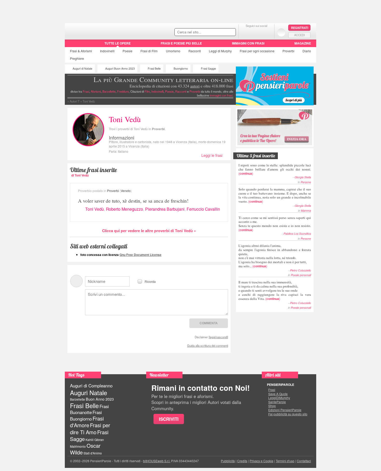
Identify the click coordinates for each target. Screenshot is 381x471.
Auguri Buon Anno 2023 (120, 68)
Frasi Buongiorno (86, 415)
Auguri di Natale (82, 68)
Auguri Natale (88, 392)
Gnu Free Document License (140, 254)
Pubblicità (228, 461)
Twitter (256, 32)
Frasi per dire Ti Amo (90, 428)
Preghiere (77, 58)
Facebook (246, 32)
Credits (242, 461)
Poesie (127, 51)
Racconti (194, 51)
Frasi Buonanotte (89, 409)
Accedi (299, 35)
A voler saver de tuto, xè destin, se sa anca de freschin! (133, 200)
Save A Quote (278, 394)
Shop (272, 406)
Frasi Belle (154, 68)
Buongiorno (181, 68)
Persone (306, 182)
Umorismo (173, 51)
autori (195, 86)
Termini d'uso (285, 461)
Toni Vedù (94, 209)
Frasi (81, 51)
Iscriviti (169, 419)
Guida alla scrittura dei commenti (207, 345)
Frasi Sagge (208, 68)
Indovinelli (107, 51)
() (274, 169)
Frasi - (100, 31)
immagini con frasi (221, 95)
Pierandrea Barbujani (165, 209)
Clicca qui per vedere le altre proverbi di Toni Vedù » (149, 230)
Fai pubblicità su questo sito (287, 414)
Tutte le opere (117, 43)
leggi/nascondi (218, 337)
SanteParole (277, 402)
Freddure (123, 91)
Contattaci (304, 461)
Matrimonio (78, 446)
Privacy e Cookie (261, 461)
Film (149, 51)
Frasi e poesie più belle (181, 43)
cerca (221, 32)
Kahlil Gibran (95, 439)
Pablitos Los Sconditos (297, 234)
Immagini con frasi (248, 43)
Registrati (299, 28)
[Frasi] (72, 45)
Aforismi (96, 91)
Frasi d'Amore (87, 422)
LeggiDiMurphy (279, 398)
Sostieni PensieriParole (275, 86)
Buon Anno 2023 (100, 399)
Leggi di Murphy (220, 51)
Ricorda (150, 281)
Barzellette (109, 91)
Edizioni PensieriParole (284, 410)
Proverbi (288, 51)
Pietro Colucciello (300, 270)
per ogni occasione (257, 51)
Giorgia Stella (303, 177)
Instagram (267, 32)
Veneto (126, 190)
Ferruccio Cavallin (203, 209)
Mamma (306, 210)
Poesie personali (301, 275)
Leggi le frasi (211, 155)
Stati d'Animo (92, 453)
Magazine (302, 43)
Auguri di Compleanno (91, 385)
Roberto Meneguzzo (124, 209)
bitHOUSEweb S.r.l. (156, 461)
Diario (306, 51)
